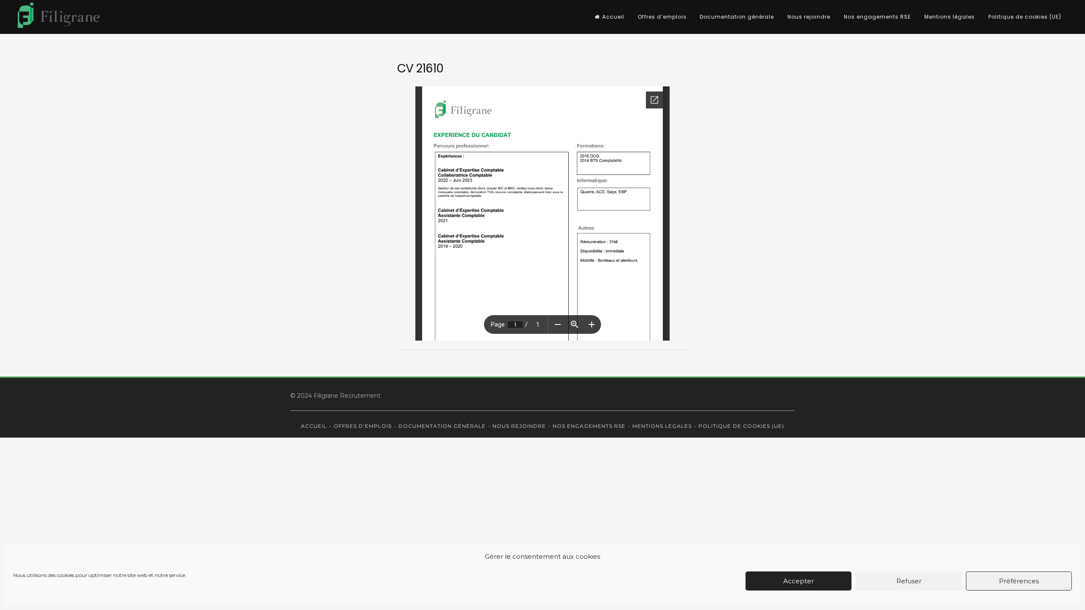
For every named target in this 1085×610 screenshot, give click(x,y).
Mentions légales (949, 16)
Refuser (908, 581)
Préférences (1019, 581)
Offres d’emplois (662, 16)
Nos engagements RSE (877, 16)
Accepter (798, 581)
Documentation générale (737, 16)
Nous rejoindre (808, 16)
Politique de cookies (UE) (1024, 16)
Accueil (613, 16)
